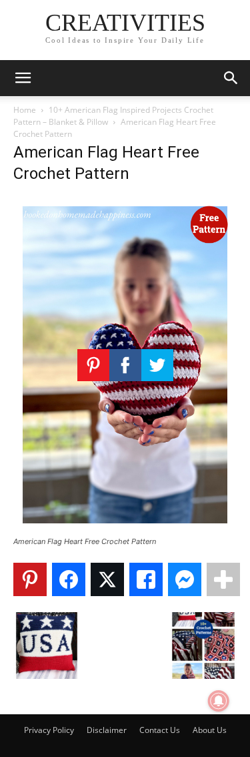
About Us (210, 730)
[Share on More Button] (223, 579)
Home (24, 109)
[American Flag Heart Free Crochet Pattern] (125, 529)
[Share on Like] (146, 579)
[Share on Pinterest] (30, 579)
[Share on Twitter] (107, 579)
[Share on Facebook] (68, 579)
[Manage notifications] (218, 701)
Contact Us (159, 730)
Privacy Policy (49, 730)
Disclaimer (107, 730)
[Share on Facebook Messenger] (184, 579)
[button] (22, 78)
